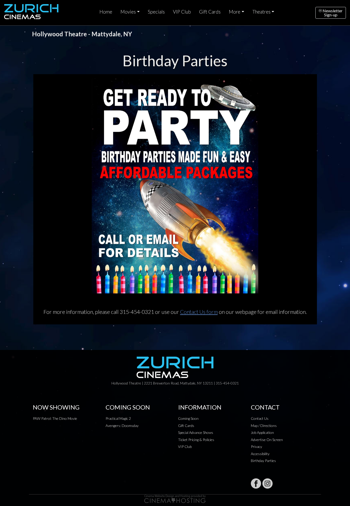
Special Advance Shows (195, 432)
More (234, 12)
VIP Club (182, 12)
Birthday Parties (263, 460)
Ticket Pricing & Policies (196, 439)
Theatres (261, 12)
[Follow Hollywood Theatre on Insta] (267, 483)
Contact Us (260, 418)
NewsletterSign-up (332, 12)
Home (105, 12)
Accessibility (260, 454)
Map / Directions (264, 425)
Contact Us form (199, 312)
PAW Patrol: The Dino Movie (55, 418)
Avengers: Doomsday (122, 425)
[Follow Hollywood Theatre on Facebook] (256, 483)
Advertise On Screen (267, 439)
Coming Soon (188, 418)
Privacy (256, 446)
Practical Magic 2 (118, 418)
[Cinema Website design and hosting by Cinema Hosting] (175, 498)
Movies (128, 12)
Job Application (262, 432)
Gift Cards (210, 12)
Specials (156, 12)
